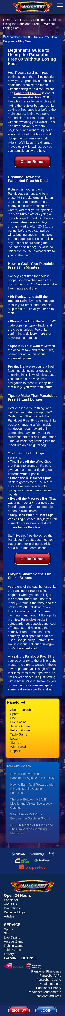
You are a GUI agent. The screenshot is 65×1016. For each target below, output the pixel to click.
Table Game (18, 734)
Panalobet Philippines (46, 971)
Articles (9, 916)
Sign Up (15, 742)
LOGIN (46, 1010)
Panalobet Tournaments (44, 992)
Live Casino (18, 722)
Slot (13, 718)
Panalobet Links (50, 983)
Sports (14, 714)
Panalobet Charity (48, 988)
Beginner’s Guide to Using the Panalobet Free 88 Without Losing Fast (32, 24)
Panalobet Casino (48, 979)
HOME (8, 20)
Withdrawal (18, 746)
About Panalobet (21, 709)
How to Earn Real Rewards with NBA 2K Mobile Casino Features (32, 788)
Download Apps (15, 912)
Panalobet (29, 619)
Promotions (12, 908)
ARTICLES (22, 20)
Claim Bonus (32, 161)
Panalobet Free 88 (27, 93)
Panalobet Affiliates (47, 996)
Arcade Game (20, 726)
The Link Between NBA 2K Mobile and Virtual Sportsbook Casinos (31, 803)
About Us (10, 904)
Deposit (15, 751)
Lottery (15, 738)
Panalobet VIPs (50, 975)
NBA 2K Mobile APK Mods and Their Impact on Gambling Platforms (31, 829)
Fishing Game (20, 730)
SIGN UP (19, 1010)
